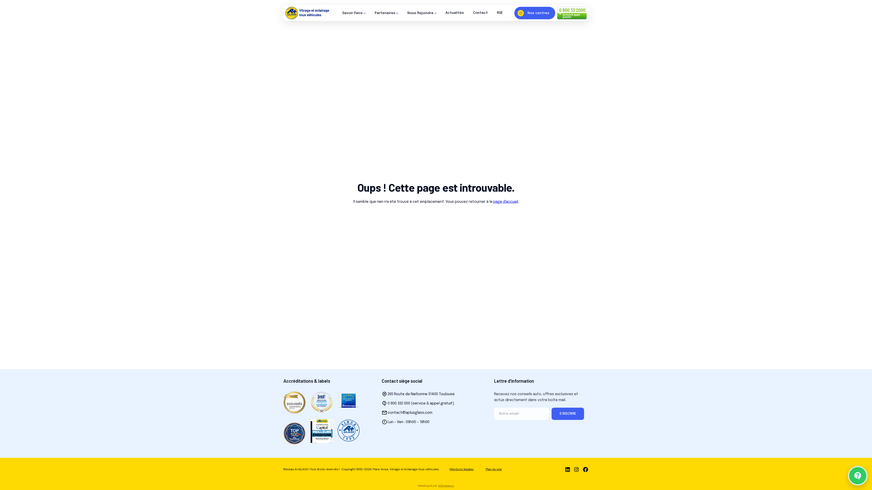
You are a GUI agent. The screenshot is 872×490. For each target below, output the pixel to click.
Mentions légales (462, 469)
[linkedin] (568, 469)
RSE (500, 13)
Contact (480, 13)
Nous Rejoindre (420, 13)
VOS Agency (446, 486)
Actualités (455, 13)
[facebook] (585, 469)
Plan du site (494, 469)
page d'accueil (505, 202)
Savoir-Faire (352, 13)
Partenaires (385, 13)
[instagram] (576, 469)
